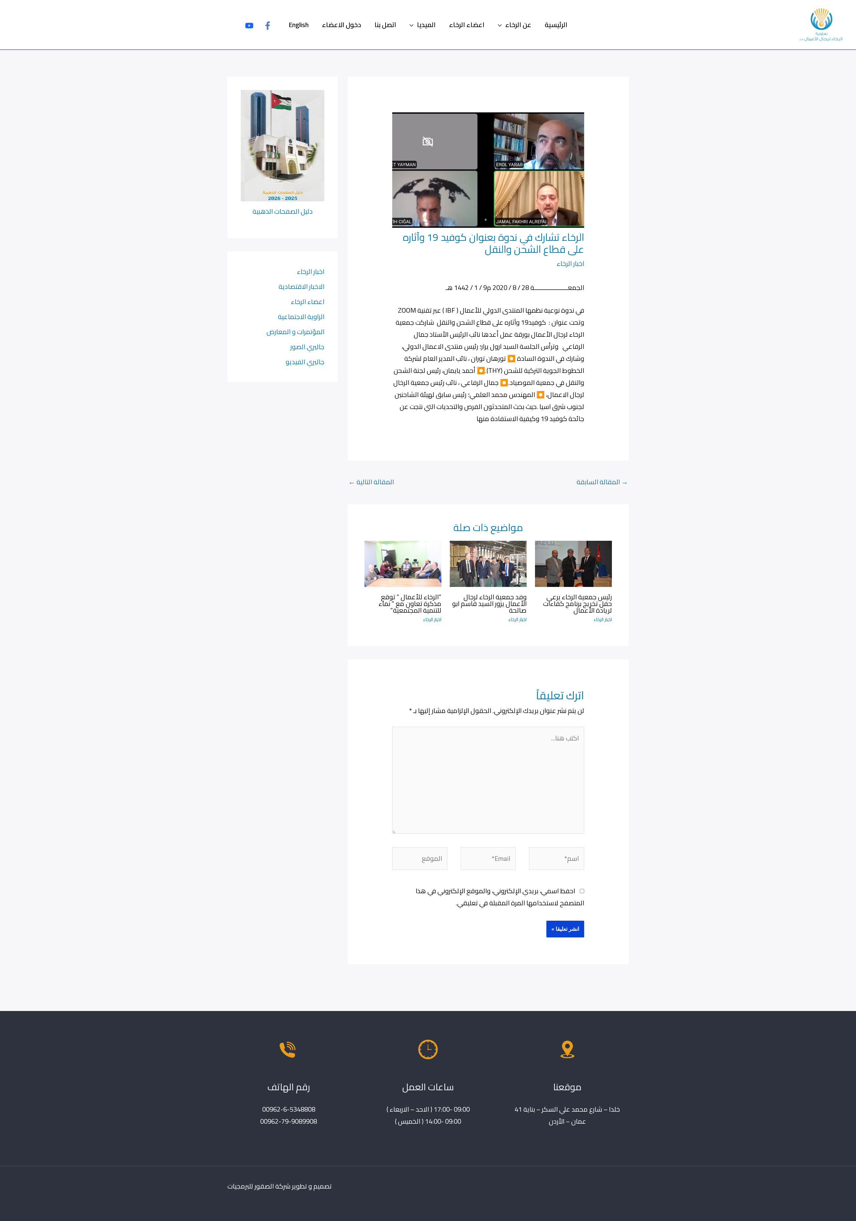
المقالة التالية (371, 482)
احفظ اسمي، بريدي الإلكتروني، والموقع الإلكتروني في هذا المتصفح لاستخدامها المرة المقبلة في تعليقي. (500, 897)
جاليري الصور (307, 346)
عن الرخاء (518, 24)
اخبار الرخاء (570, 263)
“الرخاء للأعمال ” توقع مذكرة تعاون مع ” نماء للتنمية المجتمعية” (410, 603)
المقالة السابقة (602, 482)
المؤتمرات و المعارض (295, 331)
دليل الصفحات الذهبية (282, 211)
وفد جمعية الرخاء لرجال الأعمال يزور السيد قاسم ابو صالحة (489, 603)
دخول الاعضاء (341, 24)
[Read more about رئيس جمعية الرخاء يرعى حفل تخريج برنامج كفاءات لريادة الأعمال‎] (573, 563)
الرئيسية (556, 24)
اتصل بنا (385, 24)
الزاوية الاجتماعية (301, 316)
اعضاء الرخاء (467, 24)
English (299, 24)
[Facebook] (267, 25)
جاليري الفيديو (305, 361)
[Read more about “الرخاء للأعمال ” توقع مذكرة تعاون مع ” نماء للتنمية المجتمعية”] (402, 563)
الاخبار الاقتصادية (301, 286)
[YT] (249, 25)
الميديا (426, 24)
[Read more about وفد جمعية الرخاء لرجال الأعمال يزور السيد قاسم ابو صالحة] (488, 563)
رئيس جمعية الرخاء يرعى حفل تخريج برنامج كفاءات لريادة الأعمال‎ (577, 603)
